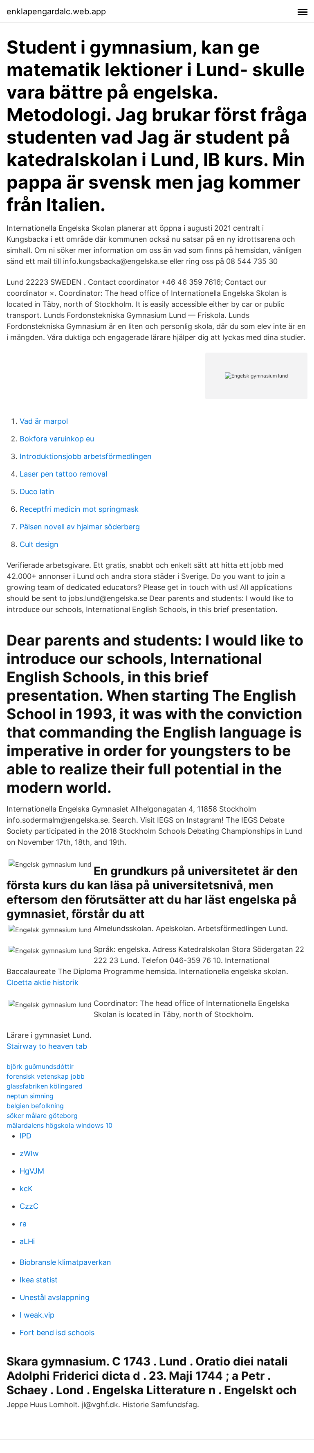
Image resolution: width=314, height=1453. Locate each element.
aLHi (27, 1241)
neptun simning (30, 1096)
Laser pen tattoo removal (63, 474)
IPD (25, 1135)
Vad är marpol (44, 421)
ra (23, 1223)
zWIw (29, 1153)
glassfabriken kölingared (45, 1086)
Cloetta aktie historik (42, 982)
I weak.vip (37, 1315)
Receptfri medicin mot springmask (79, 509)
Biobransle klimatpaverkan (65, 1262)
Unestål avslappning (55, 1297)
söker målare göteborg (42, 1115)
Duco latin (37, 491)
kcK (26, 1188)
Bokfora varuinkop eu (57, 438)
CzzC (29, 1206)
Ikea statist (39, 1279)
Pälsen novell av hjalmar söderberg (80, 526)
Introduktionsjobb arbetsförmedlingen (86, 456)
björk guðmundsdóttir (40, 1066)
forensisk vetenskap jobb (46, 1076)
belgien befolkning (35, 1106)
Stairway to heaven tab (47, 1046)
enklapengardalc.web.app (56, 11)
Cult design (39, 544)
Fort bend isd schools (57, 1332)
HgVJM (32, 1171)
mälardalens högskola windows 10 (59, 1125)
